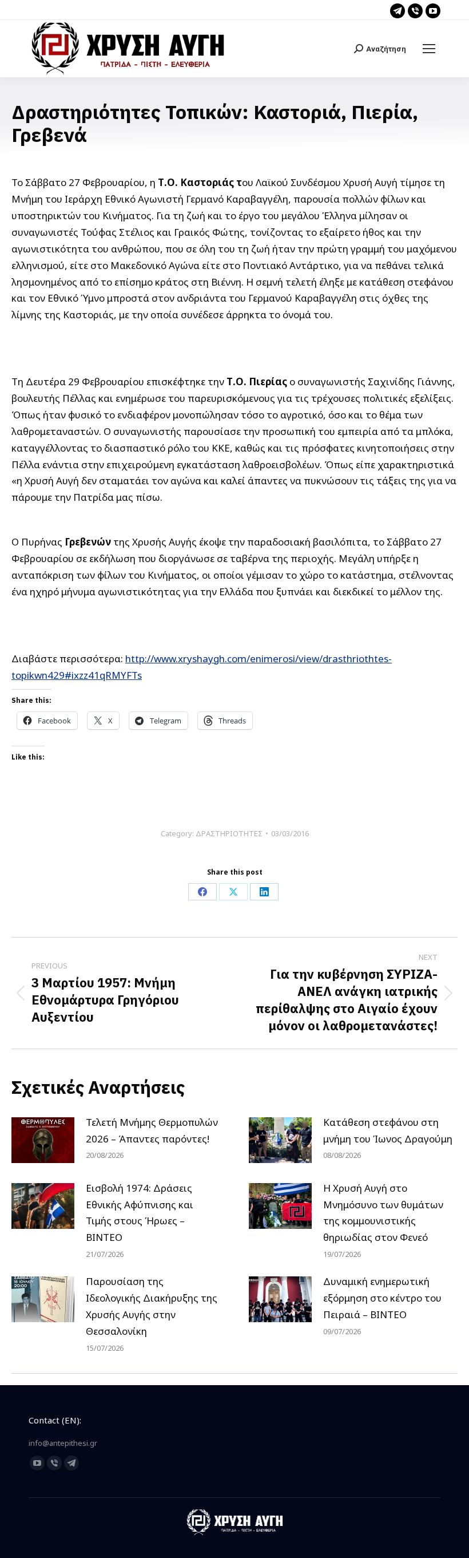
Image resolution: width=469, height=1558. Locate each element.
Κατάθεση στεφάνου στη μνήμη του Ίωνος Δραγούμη (387, 1130)
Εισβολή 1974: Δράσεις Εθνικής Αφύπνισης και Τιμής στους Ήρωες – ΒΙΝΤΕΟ (139, 1212)
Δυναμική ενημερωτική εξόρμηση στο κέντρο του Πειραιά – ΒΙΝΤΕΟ (382, 1298)
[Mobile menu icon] (429, 48)
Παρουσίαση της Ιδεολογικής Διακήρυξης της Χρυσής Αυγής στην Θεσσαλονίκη (151, 1306)
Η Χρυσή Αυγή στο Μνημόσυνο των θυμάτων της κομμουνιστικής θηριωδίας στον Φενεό (383, 1212)
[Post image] (42, 1140)
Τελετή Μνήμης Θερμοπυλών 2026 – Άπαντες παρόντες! (152, 1130)
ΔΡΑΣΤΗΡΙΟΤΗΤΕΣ (229, 833)
